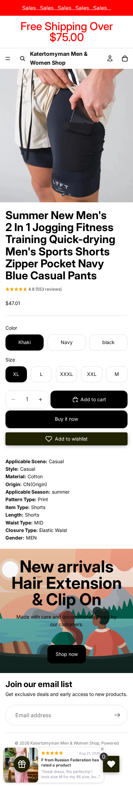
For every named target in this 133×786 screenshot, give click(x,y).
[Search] (22, 58)
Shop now (67, 654)
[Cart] (124, 58)
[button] (33, 290)
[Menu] (8, 58)
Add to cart (93, 399)
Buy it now (66, 419)
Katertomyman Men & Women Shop (64, 743)
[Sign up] (117, 715)
